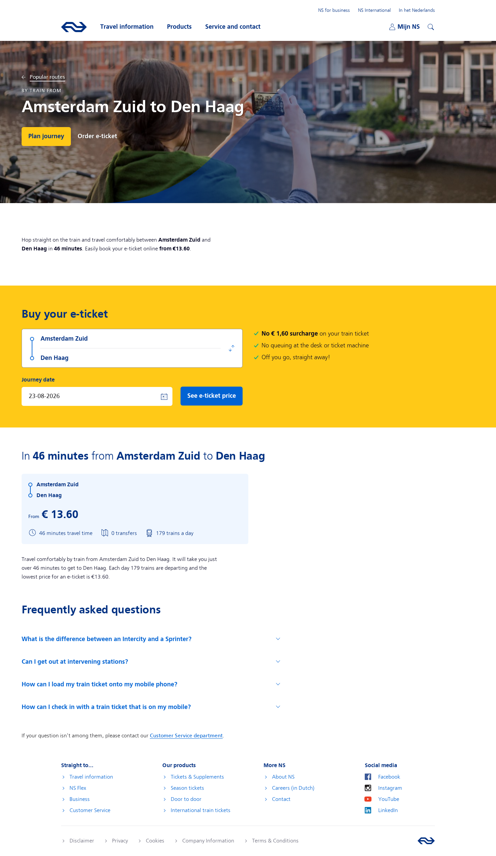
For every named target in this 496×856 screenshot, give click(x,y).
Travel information (91, 777)
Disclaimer (82, 841)
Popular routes (47, 77)
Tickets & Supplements (197, 777)
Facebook (389, 777)
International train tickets (200, 810)
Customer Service (90, 810)
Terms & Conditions (275, 841)
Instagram (390, 788)
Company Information (208, 841)
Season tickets (187, 788)
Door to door (186, 799)
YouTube (388, 799)
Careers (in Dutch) (293, 788)
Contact (281, 799)
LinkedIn (388, 810)
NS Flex (78, 788)
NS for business (334, 10)
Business (80, 799)
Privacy (120, 841)
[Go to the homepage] (426, 840)
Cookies (155, 841)
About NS (283, 777)
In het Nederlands (417, 10)
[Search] (430, 26)
